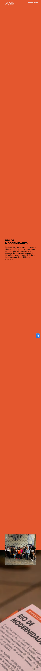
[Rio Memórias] (10, 3)
